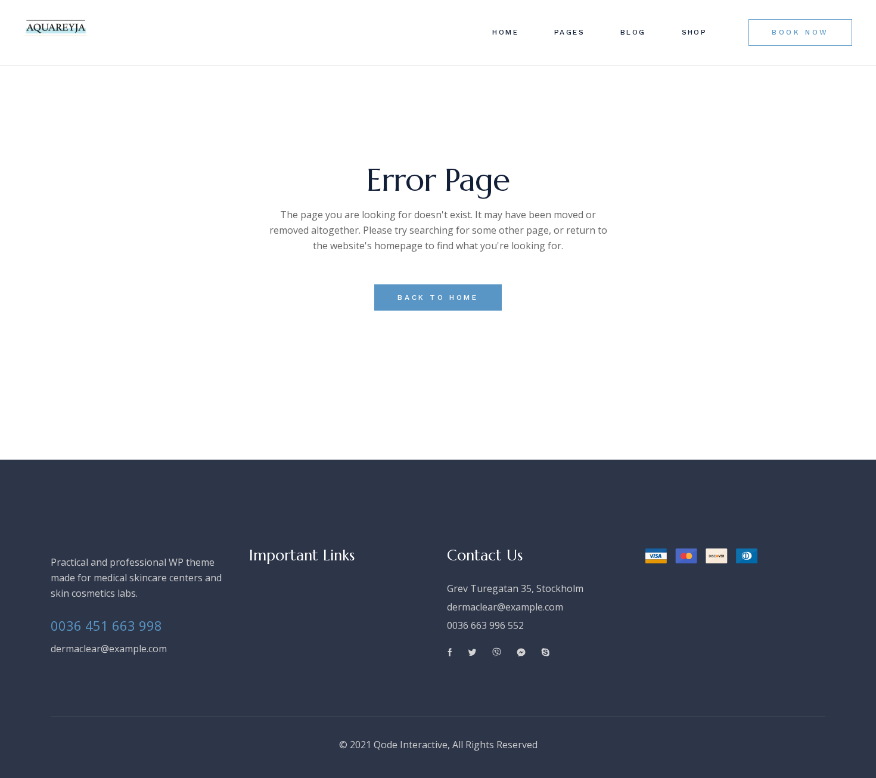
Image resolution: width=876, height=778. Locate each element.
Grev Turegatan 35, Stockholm (515, 588)
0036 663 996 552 (485, 625)
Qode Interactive (411, 744)
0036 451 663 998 (106, 625)
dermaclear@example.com (109, 648)
